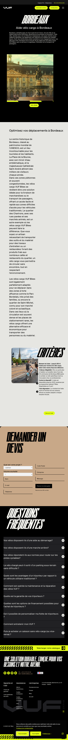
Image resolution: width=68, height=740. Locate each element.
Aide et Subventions (19, 688)
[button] (62, 8)
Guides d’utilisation (19, 693)
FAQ (17, 703)
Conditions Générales (10, 719)
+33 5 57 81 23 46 (26, 672)
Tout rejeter (35, 734)
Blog (30, 693)
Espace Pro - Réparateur (45, 3)
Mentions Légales (23, 719)
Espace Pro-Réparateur (19, 707)
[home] (8, 8)
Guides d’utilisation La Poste (19, 698)
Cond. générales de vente (8, 695)
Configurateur (54, 7)
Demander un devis (41, 7)
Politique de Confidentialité (37, 719)
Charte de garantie (6, 690)
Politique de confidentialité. (24, 728)
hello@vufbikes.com (27, 674)
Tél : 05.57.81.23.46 (59, 3)
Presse (31, 690)
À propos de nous (34, 687)
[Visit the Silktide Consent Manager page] (63, 734)
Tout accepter (22, 734)
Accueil (31, 697)
